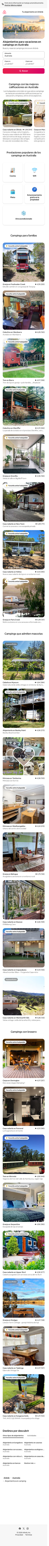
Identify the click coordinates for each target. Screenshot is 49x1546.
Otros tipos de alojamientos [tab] (13, 1436)
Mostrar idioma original (13, 5)
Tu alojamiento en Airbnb (32, 12)
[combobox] (24, 56)
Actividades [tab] (31, 1436)
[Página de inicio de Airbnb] (4, 12)
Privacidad (19, 1535)
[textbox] (13, 64)
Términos (28, 1535)
